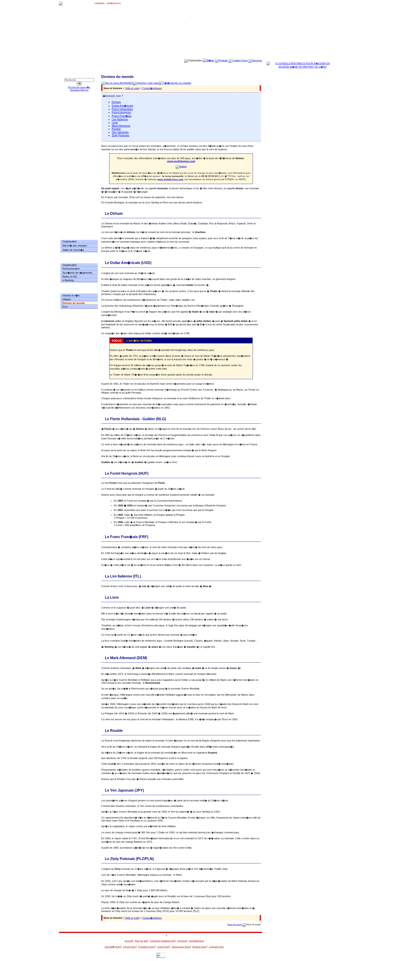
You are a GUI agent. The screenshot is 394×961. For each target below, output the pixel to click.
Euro (65, 306)
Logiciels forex (216, 946)
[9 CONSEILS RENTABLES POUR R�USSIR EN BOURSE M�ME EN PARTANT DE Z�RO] (301, 66)
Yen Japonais (120, 132)
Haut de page (235, 924)
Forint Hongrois (121, 112)
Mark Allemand (121, 125)
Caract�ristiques (152, 88)
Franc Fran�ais (122, 116)
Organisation (69, 241)
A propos (182, 941)
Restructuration (71, 268)
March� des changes (74, 245)
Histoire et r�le (71, 295)
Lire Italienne (120, 119)
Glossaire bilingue (79, 90)
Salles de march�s (73, 250)
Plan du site (141, 941)
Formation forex (146, 946)
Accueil (128, 941)
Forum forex (129, 946)
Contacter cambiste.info (162, 941)
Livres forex (163, 946)
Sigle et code (132, 88)
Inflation (66, 299)
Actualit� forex (113, 946)
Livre (115, 122)
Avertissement (196, 941)
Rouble (116, 129)
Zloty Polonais (120, 135)
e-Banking (68, 280)
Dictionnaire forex (181, 946)
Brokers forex (199, 946)
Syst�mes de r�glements (77, 272)
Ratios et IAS (69, 276)
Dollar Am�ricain (122, 105)
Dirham (116, 102)
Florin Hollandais (122, 109)
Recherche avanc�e (79, 87)
